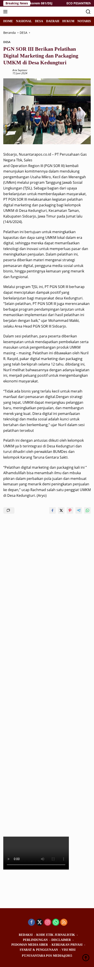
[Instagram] (47, 922)
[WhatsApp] (55, 922)
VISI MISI (68, 949)
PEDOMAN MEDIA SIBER (29, 944)
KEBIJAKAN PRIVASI (67, 944)
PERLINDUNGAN (35, 940)
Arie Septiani (19, 70)
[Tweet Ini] (61, 510)
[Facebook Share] (52, 510)
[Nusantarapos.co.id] (32, 11)
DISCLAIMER (61, 940)
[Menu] (6, 11)
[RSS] (63, 922)
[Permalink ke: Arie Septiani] (6, 71)
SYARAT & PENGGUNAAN (39, 949)
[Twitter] (39, 922)
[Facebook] (31, 922)
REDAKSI (26, 934)
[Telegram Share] (78, 510)
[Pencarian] (88, 11)
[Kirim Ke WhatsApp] (87, 510)
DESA (6, 42)
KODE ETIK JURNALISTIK (55, 934)
